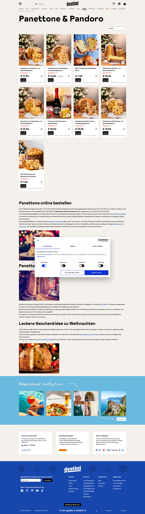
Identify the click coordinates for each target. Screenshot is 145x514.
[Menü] (20, 4)
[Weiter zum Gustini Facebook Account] (27, 490)
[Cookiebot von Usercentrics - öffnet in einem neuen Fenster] (101, 240)
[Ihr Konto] (119, 4)
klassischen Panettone (118, 214)
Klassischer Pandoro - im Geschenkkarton (112, 69)
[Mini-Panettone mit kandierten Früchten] (31, 156)
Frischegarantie (89, 489)
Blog (99, 481)
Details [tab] (72, 246)
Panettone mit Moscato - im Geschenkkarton (113, 122)
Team (70, 483)
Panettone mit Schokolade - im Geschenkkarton (58, 69)
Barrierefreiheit (88, 491)
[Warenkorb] (124, 4)
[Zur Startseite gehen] (72, 3)
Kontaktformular (26, 450)
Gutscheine (117, 486)
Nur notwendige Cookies (72, 272)
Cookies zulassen (96, 272)
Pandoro (104, 304)
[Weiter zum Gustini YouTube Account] (37, 490)
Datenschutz (109, 510)
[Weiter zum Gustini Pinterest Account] (32, 490)
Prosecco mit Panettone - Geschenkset (57, 122)
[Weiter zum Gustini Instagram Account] (22, 490)
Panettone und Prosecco (90, 334)
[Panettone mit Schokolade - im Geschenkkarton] (58, 50)
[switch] (63, 265)
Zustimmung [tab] (47, 246)
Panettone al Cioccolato (54, 221)
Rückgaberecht (88, 486)
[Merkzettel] (114, 4)
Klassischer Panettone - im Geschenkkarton (30, 69)
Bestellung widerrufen (72, 505)
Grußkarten (117, 489)
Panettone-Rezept (48, 339)
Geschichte (72, 481)
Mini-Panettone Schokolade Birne (85, 69)
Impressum (41, 256)
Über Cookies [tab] (98, 246)
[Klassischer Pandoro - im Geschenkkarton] (113, 50)
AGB (96, 510)
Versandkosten (88, 481)
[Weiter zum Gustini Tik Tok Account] (42, 490)
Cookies (49, 254)
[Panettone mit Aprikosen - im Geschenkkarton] (31, 103)
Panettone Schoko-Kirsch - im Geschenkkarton (85, 122)
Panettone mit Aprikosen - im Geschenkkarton (31, 122)
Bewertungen (73, 489)
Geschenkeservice (119, 481)
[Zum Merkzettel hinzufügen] (40, 62)
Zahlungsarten (88, 483)
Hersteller (101, 483)
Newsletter (87, 497)
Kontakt (86, 494)
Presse (100, 486)
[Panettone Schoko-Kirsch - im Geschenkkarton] (86, 103)
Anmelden (47, 480)
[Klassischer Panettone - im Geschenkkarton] (31, 50)
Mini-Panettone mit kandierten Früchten (28, 175)
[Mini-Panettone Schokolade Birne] (86, 50)
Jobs (70, 486)
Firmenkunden (118, 483)
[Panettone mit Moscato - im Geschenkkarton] (113, 103)
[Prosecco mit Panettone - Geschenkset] (58, 103)
